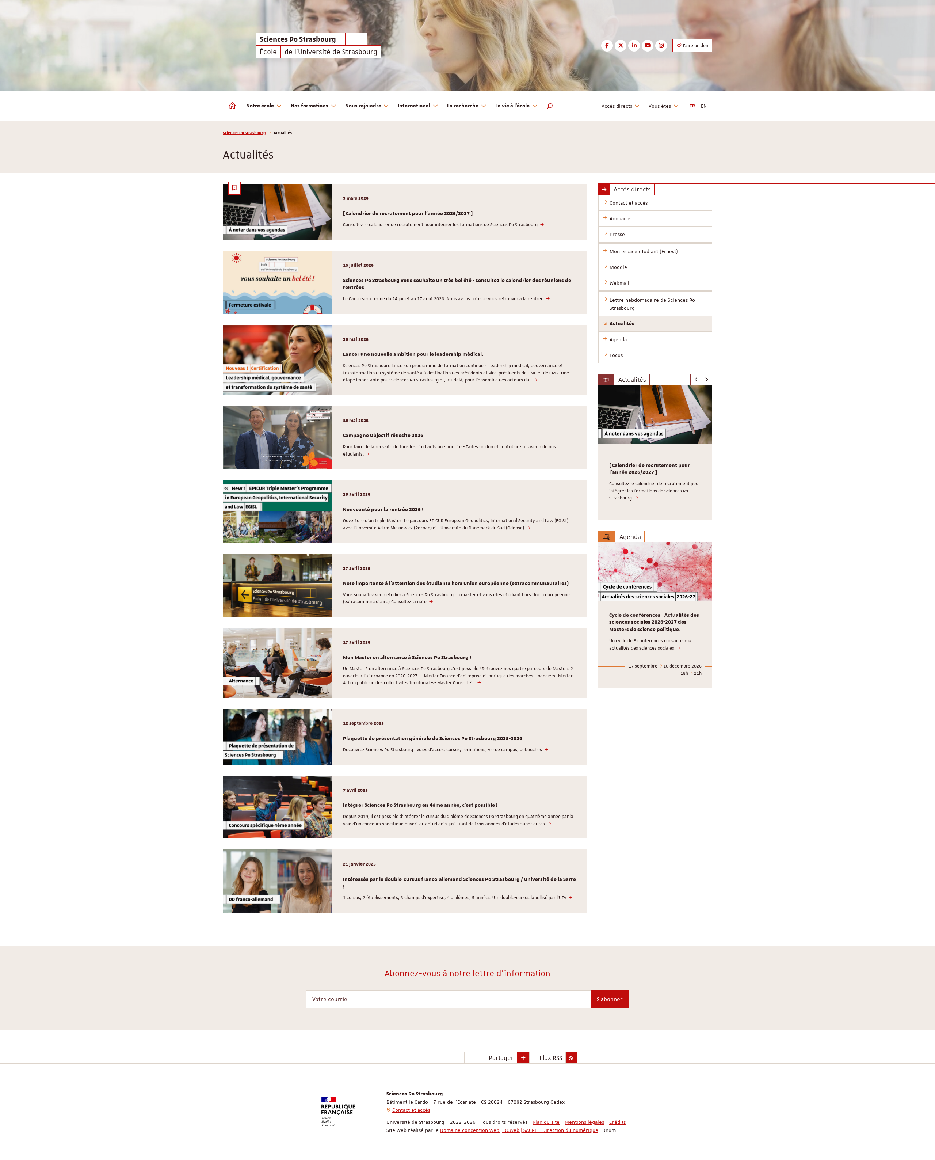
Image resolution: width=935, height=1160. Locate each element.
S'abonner (610, 999)
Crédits (617, 1122)
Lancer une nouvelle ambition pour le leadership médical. (413, 354)
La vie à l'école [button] (512, 106)
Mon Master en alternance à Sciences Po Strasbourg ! (407, 657)
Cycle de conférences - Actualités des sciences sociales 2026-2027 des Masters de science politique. (654, 622)
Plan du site (546, 1122)
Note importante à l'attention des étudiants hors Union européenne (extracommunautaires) (456, 583)
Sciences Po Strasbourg (244, 132)
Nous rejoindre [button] (363, 106)
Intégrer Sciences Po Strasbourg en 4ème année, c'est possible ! (420, 805)
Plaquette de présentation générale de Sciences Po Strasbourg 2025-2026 (432, 738)
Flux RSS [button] (550, 1058)
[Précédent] (696, 379)
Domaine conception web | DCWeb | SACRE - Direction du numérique (519, 1130)
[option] (655, 452)
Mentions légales (584, 1122)
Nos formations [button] (309, 106)
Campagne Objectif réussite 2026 (383, 435)
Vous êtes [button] (660, 106)
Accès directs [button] (617, 106)
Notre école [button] (260, 106)
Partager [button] (501, 1058)
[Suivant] (706, 379)
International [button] (414, 106)
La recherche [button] (462, 106)
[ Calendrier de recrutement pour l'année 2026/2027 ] (408, 213)
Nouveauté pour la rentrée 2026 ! (383, 509)
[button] (550, 106)
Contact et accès (411, 1110)
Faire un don (695, 46)
